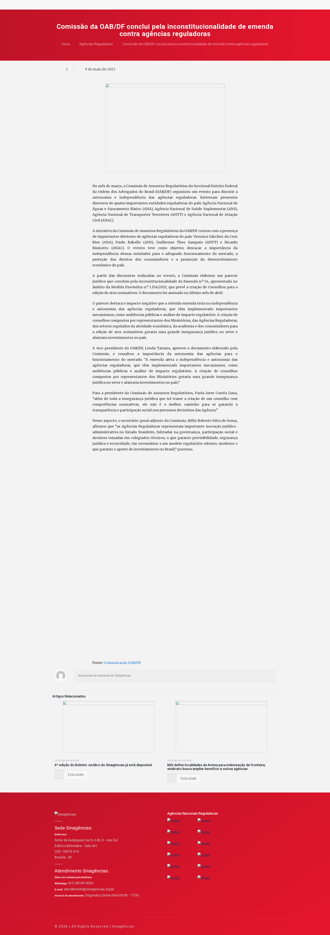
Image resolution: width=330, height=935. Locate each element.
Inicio (66, 44)
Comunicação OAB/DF (122, 662)
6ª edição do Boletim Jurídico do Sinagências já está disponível (103, 765)
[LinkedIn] (251, 926)
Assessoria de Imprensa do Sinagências (104, 675)
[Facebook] (236, 926)
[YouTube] (246, 926)
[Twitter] (241, 926)
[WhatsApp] (231, 926)
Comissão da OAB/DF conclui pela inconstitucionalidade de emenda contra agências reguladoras (195, 44)
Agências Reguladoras (96, 44)
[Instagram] (256, 926)
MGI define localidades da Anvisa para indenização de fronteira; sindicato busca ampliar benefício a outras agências (216, 767)
